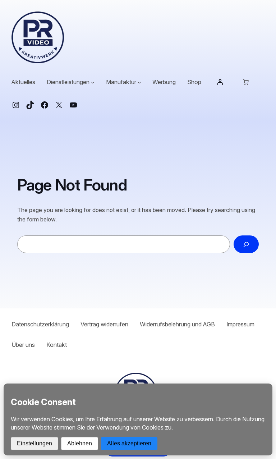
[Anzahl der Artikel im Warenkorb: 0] (246, 82)
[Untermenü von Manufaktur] (139, 82)
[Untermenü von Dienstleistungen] (93, 82)
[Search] (246, 244)
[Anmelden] (220, 82)
